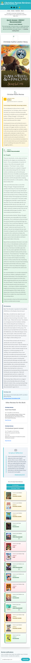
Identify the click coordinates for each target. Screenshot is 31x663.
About (22, 10)
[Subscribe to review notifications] (11, 7)
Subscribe (25, 659)
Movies (12, 10)
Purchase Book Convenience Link (12, 398)
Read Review (8, 420)
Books (8, 10)
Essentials (18, 10)
